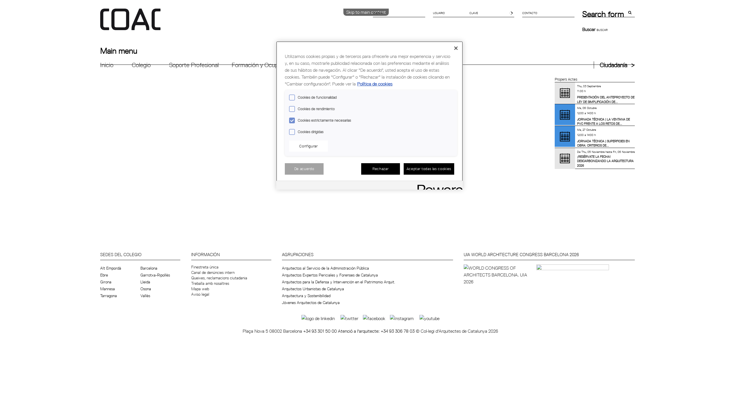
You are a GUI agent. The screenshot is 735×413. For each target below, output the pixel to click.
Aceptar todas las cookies (429, 168)
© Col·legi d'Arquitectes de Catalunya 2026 (457, 331)
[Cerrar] (456, 48)
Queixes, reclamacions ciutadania (219, 277)
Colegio (141, 65)
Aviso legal (200, 294)
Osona (145, 288)
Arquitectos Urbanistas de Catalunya (313, 288)
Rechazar (380, 168)
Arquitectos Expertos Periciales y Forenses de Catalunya (330, 275)
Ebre (104, 275)
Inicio (106, 65)
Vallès (145, 295)
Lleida (145, 282)
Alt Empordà (110, 268)
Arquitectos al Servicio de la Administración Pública (325, 268)
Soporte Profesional (194, 65)
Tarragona (108, 295)
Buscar (589, 29)
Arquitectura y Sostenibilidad (306, 295)
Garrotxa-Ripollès (155, 275)
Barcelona (148, 268)
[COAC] (234, 23)
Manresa (107, 288)
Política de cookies (374, 84)
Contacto (529, 13)
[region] (369, 115)
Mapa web (200, 288)
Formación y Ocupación (262, 65)
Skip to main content (366, 12)
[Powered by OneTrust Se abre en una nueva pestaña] (438, 186)
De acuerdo (304, 168)
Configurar (308, 146)
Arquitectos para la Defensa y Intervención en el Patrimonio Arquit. (338, 282)
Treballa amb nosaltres (210, 283)
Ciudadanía (613, 65)
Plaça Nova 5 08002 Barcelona (273, 331)
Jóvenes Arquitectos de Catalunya (311, 302)
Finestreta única (204, 267)
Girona (105, 282)
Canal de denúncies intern (213, 272)
